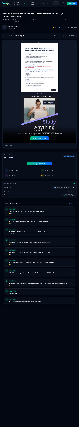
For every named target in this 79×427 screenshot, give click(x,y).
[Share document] (74, 17)
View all (71, 204)
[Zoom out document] (50, 35)
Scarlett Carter (13, 27)
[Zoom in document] (59, 35)
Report (9, 145)
